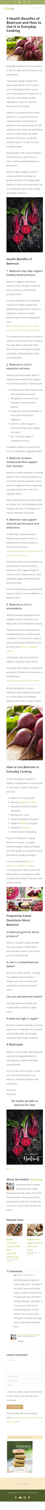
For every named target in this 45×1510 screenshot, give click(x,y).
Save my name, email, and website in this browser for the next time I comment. (24, 1396)
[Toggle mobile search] (36, 8)
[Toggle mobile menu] (41, 8)
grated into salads (28, 802)
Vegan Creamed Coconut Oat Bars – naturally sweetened (14, 1230)
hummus (25, 827)
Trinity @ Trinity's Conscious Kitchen (29, 1335)
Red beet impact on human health (22, 680)
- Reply (35, 1275)
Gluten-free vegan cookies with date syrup (35, 1230)
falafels (23, 823)
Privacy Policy (22, 1483)
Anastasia (11, 1168)
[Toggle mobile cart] (32, 8)
